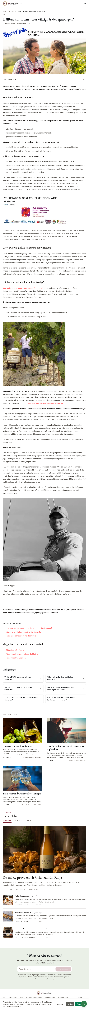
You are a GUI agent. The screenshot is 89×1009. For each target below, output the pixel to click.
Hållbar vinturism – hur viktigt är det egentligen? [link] (32, 11)
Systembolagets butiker (62, 999)
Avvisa (70, 1004)
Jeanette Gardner (9, 23)
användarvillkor (15, 1006)
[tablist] (44, 821)
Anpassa (60, 1004)
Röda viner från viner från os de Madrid (22, 654)
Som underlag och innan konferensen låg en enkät (23, 288)
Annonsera (13, 997)
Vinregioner (37, 997)
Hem (4, 11)
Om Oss (4, 999)
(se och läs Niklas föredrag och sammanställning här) (42, 403)
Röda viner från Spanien (16, 658)
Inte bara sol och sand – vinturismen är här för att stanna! (29, 628)
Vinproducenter (49, 997)
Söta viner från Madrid (15, 650)
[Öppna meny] (85, 3)
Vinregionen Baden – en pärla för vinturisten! (24, 632)
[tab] (7, 820)
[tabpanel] (44, 883)
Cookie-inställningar (80, 999)
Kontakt (21, 997)
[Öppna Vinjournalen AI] (84, 1004)
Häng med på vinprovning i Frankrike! (21, 636)
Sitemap (29, 997)
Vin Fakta (11, 11)
